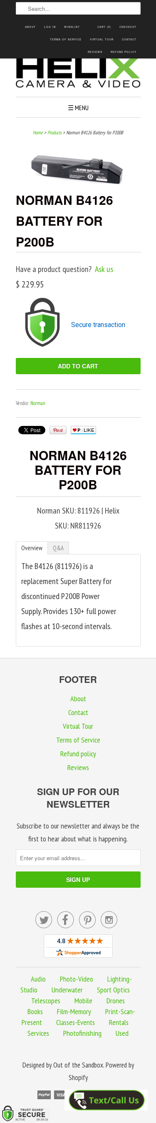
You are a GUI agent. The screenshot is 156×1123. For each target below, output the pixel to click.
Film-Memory (74, 1011)
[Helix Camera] (78, 73)
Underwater (67, 990)
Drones (115, 1000)
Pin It (58, 430)
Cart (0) (104, 27)
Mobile (83, 1000)
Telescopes (45, 1000)
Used (122, 1033)
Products (54, 132)
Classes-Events (75, 1022)
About (30, 27)
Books (35, 1011)
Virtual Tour (102, 39)
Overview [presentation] (31, 548)
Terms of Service (66, 39)
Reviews (95, 52)
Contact (129, 39)
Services (38, 1033)
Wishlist (72, 27)
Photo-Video (76, 979)
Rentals (119, 1022)
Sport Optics (113, 990)
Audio (38, 979)
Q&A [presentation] (58, 548)
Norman (37, 403)
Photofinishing (82, 1033)
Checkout (127, 27)
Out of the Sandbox (78, 1065)
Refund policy (123, 52)
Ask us (104, 269)
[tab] (32, 547)
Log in (50, 27)
